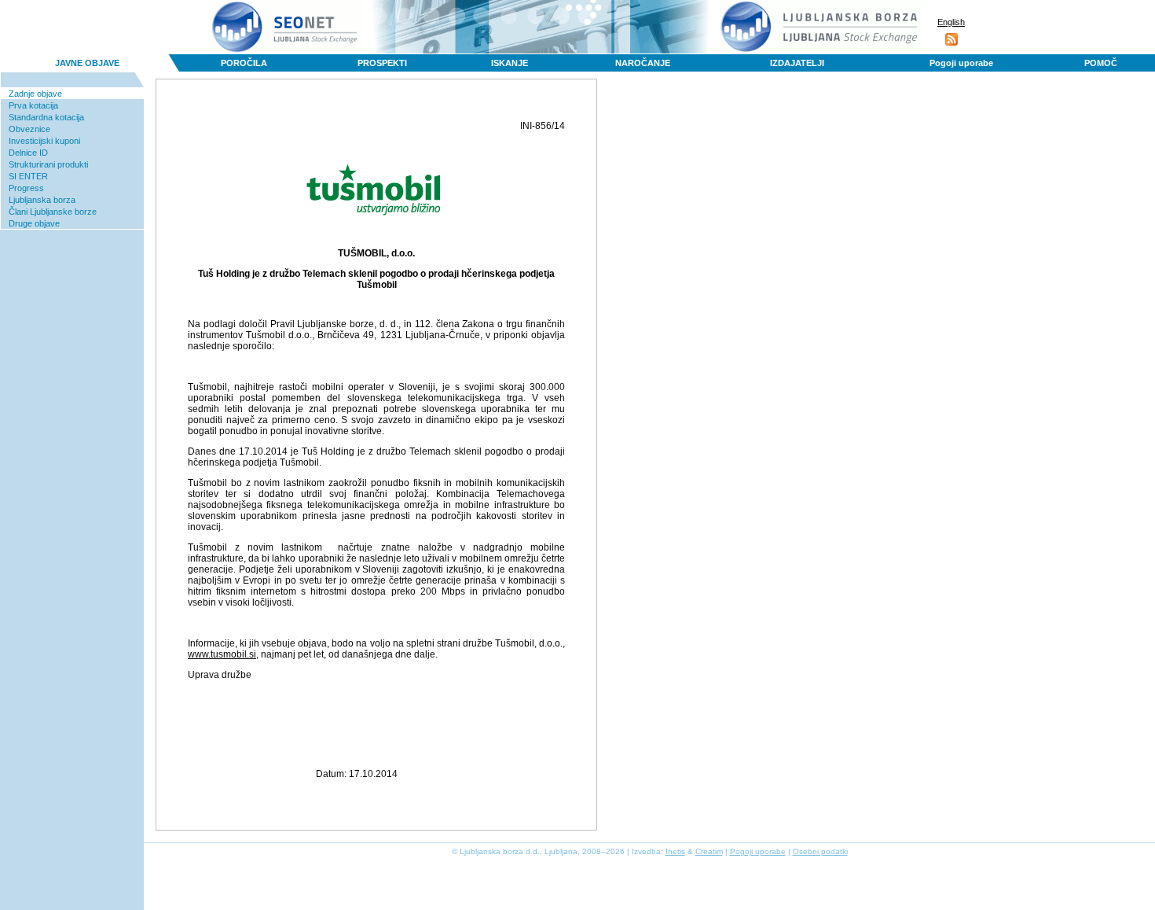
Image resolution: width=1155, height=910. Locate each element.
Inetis (675, 851)
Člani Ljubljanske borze (53, 211)
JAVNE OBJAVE (87, 63)
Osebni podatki (820, 851)
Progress (26, 188)
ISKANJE (509, 63)
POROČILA (244, 63)
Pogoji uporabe (961, 63)
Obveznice (29, 129)
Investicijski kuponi (44, 141)
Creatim (709, 851)
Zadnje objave (35, 93)
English (951, 22)
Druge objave (34, 223)
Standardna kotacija (46, 117)
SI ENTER (28, 176)
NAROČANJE (642, 63)
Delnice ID (28, 152)
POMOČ (1100, 63)
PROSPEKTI (382, 63)
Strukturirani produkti (48, 164)
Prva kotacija (33, 105)
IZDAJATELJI (797, 63)
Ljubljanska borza (42, 199)
